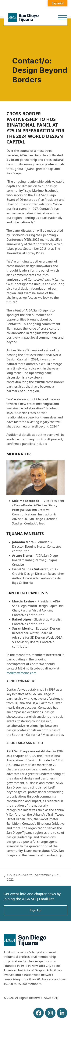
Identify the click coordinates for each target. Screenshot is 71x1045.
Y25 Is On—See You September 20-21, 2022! (32, 877)
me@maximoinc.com (21, 673)
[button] (62, 17)
